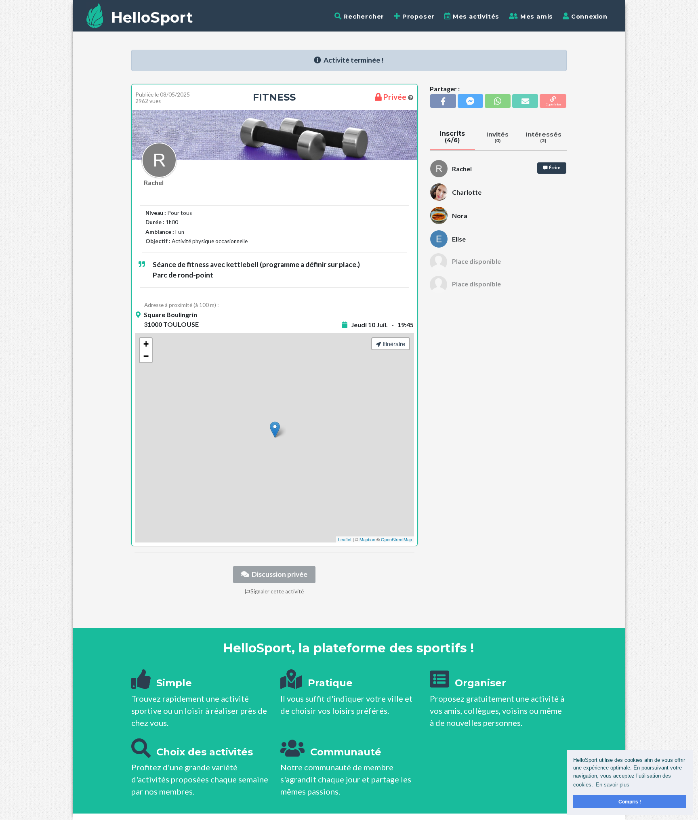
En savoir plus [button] (612, 785)
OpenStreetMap (396, 539)
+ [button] (146, 344)
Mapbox (367, 539)
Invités (497, 136)
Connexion (588, 16)
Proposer (417, 16)
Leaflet (344, 539)
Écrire (553, 167)
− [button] (146, 356)
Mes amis (535, 16)
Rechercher (362, 16)
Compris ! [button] (629, 801)
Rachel (154, 182)
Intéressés (543, 136)
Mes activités (475, 16)
